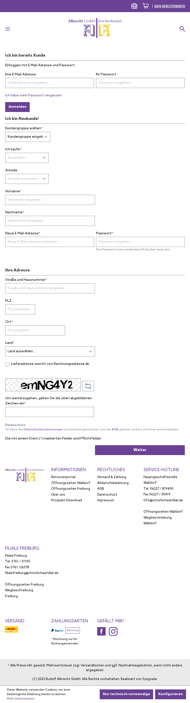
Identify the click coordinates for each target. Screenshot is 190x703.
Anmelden (17, 107)
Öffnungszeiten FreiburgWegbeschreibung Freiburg (24, 590)
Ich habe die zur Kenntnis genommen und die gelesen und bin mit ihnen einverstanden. (92, 429)
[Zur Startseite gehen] (95, 28)
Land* (9, 343)
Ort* (9, 322)
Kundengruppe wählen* (24, 128)
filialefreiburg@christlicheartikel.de (31, 573)
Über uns (58, 495)
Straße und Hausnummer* (26, 280)
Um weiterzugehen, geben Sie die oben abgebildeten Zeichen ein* (48, 401)
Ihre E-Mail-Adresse (20, 74)
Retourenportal (63, 477)
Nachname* (14, 212)
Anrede (11, 170)
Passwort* (104, 233)
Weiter (139, 450)
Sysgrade (149, 679)
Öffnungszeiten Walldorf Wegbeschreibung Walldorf (163, 517)
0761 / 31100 (20, 561)
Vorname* (13, 191)
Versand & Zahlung (111, 477)
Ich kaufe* (13, 149)
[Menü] (9, 29)
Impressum (105, 500)
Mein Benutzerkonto (169, 6)
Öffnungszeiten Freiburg (70, 489)
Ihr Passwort (106, 74)
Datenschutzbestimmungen (43, 429)
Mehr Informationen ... (22, 699)
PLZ (8, 301)
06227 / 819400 (161, 489)
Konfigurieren (170, 694)
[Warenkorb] (146, 6)
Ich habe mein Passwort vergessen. (34, 95)
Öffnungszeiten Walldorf (70, 483)
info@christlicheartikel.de (163, 500)
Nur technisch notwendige (126, 694)
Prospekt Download (66, 500)
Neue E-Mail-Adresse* (22, 233)
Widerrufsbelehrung (113, 483)
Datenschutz (107, 495)
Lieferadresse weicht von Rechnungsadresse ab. (50, 364)
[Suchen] (181, 29)
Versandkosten (92, 665)
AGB (115, 429)
